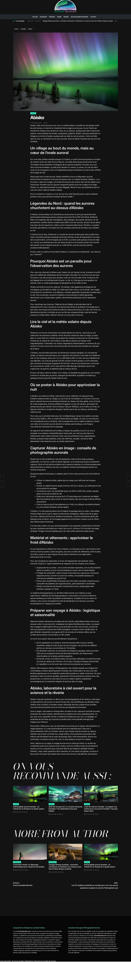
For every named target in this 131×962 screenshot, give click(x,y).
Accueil (35, 17)
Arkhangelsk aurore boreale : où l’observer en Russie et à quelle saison (28, 808)
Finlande (52, 17)
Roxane (101, 21)
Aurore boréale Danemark (79, 17)
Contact (93, 17)
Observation (17, 862)
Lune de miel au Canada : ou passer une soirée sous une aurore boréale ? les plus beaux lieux (101, 809)
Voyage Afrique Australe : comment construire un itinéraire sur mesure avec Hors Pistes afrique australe (50, 21)
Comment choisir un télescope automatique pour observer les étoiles (28, 866)
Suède (59, 17)
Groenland (43, 17)
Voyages (33, 113)
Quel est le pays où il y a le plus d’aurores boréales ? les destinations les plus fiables (65, 809)
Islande (66, 17)
